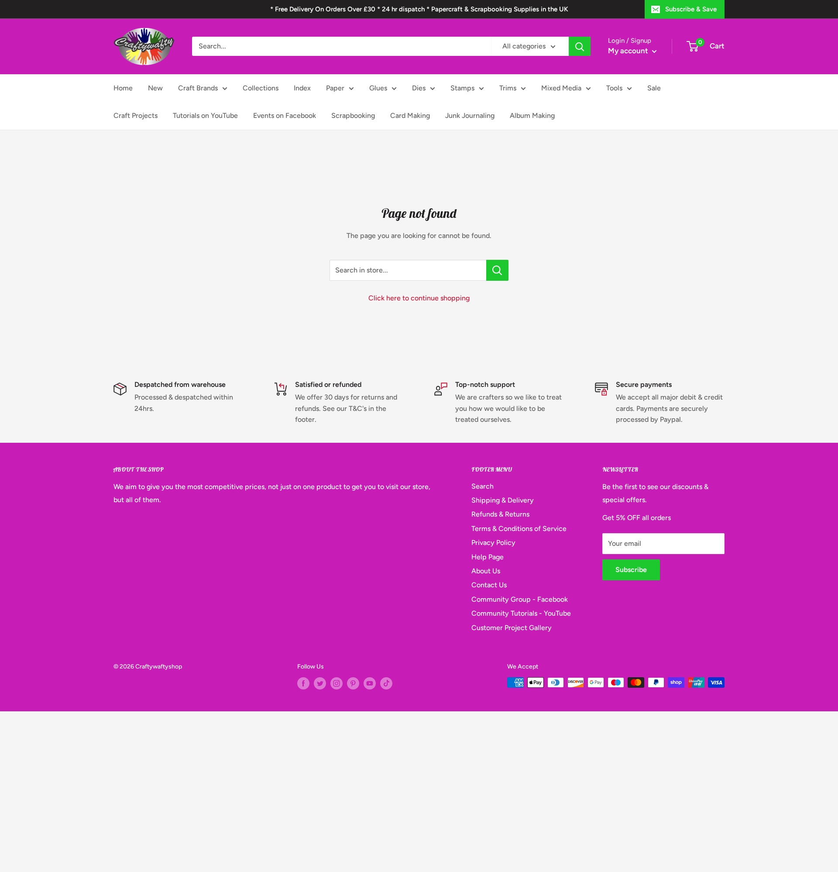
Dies (419, 88)
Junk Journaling (470, 115)
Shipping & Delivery (502, 500)
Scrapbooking (353, 115)
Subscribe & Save (691, 9)
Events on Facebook (284, 115)
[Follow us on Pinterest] (353, 683)
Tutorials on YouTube (205, 115)
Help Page (487, 557)
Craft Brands (198, 88)
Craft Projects (135, 115)
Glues (378, 88)
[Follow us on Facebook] (303, 683)
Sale (654, 88)
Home (123, 88)
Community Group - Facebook (519, 599)
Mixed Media (561, 88)
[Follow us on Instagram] (336, 683)
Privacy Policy (493, 542)
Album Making (532, 115)
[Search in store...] (497, 270)
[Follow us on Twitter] (320, 683)
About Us (485, 571)
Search (482, 486)
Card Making (410, 115)
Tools (614, 88)
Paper (335, 88)
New (155, 88)
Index (302, 88)
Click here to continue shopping (419, 298)
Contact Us (489, 585)
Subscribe (631, 569)
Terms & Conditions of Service (519, 528)
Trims (507, 88)
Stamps (462, 88)
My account (629, 50)
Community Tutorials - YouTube (521, 613)
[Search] (580, 46)
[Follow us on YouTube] (370, 683)
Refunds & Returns (500, 514)
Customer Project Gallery (511, 628)
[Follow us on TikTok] (386, 683)
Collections (260, 88)
